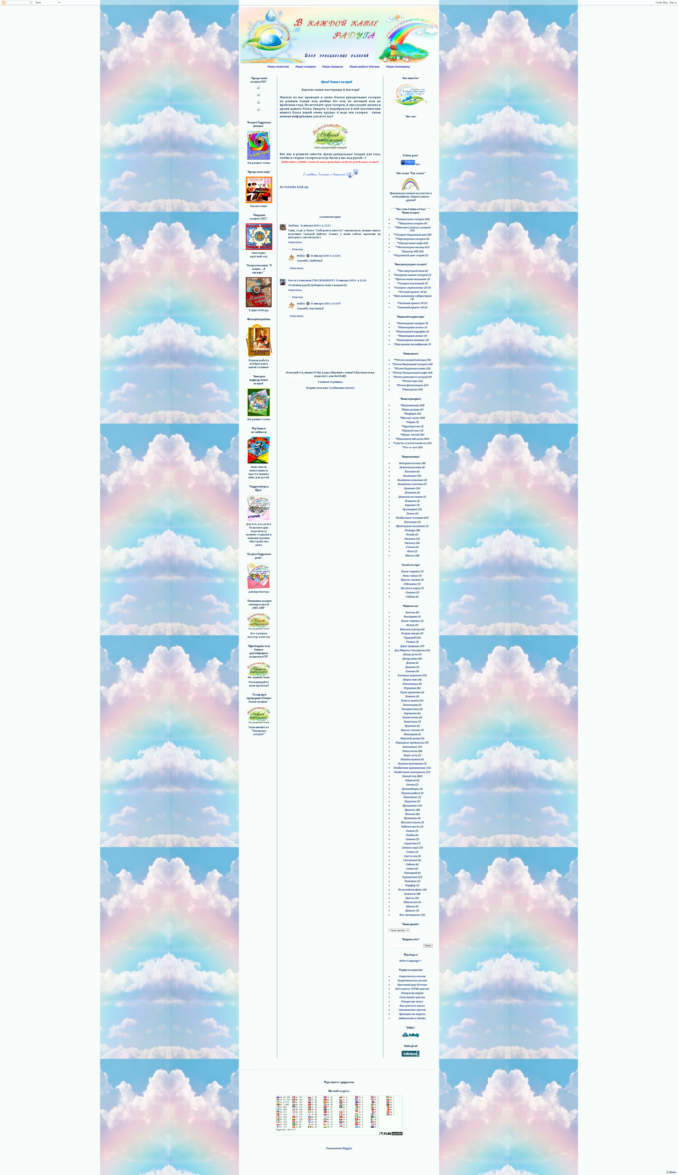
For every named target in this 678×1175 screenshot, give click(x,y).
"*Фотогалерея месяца (409, 247)
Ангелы (410, 612)
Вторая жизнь (410, 633)
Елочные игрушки (409, 675)
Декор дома (409, 658)
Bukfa (301, 255)
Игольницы (410, 683)
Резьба (410, 534)
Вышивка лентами (410, 484)
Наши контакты (398, 66)
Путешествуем (410, 822)
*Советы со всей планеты (409, 443)
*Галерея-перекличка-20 (410, 287)
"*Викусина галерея (410, 223)
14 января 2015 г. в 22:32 (315, 225)
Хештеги (410, 893)
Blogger (347, 1148)
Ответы (297, 249)
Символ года (410, 847)
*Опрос (410, 422)
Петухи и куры (410, 588)
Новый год (409, 776)
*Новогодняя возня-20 (412, 335)
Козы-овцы (410, 575)
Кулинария (409, 509)
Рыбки (410, 835)
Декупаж (410, 492)
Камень (410, 696)
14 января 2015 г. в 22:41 (325, 255)
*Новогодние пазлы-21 (412, 327)
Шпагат (410, 910)
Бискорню (410, 616)
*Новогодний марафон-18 (412, 331)
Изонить (410, 501)
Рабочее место (410, 826)
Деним (410, 662)
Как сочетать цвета (412, 1005)
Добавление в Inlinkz (412, 1018)
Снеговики (410, 860)
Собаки (410, 596)
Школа (410, 906)
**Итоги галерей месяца (409, 360)
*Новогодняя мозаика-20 (412, 340)
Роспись (410, 543)
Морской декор (410, 738)
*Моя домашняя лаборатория (412, 296)
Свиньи (410, 592)
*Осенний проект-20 (410, 307)
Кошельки (410, 721)
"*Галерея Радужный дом (409, 234)
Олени (410, 784)
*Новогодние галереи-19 (412, 323)
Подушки (410, 801)
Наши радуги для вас (365, 66)
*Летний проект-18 (410, 291)
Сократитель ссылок (412, 976)
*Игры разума (410, 409)
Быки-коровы (410, 571)
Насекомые (409, 746)
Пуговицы (410, 818)
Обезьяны (410, 584)
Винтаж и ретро (410, 629)
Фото (410, 551)
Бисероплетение (410, 463)
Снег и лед (410, 856)
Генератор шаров (412, 993)
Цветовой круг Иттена (412, 984)
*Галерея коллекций (410, 283)
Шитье (409, 555)
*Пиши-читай (409, 434)
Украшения (409, 877)
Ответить (295, 242)
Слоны (410, 851)
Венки (410, 625)
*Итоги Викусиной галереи (409, 364)
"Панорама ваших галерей (410, 275)
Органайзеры (410, 788)
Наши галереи (306, 66)
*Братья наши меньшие (410, 279)
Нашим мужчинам (410, 763)
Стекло (410, 547)
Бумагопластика (410, 467)
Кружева (410, 725)
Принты (409, 809)
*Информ (409, 413)
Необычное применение (409, 767)
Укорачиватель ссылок (412, 980)
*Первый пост (410, 430)
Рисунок (409, 538)
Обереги (410, 780)
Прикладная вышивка (410, 526)
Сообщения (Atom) (341, 387)
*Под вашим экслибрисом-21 (412, 344)
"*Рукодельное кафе (409, 243)
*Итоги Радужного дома (409, 368)
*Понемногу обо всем (409, 438)
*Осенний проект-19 (410, 303)
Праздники (409, 805)
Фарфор (410, 885)
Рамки (410, 830)
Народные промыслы (410, 742)
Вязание (409, 488)
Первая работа (410, 793)
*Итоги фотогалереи (409, 385)
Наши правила (332, 66)
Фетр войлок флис (410, 889)
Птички (410, 814)
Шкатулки (410, 902)
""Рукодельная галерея (409, 219)
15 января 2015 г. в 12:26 (351, 280)
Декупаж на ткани (410, 496)
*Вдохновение (409, 405)
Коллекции (410, 704)
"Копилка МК (409, 251)
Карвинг (410, 505)
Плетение (410, 522)
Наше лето (410, 755)
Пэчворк (409, 530)
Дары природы (410, 646)
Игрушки (410, 688)
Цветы (409, 898)
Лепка (410, 513)
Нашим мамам (410, 759)
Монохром (410, 734)
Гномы (410, 641)
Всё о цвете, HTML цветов (412, 988)
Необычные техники (409, 517)
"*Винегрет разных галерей (412, 227)
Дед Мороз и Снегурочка (410, 650)
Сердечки (410, 843)
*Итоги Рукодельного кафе (409, 372)
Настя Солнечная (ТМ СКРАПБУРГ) (311, 280)
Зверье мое (410, 679)
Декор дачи (410, 654)
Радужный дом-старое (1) (411, 255)
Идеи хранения (410, 692)
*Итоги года (409, 381)
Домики (410, 667)
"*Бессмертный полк (410, 270)
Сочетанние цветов (412, 997)
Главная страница (330, 381)
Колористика (410, 709)
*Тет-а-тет (409, 447)
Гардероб (409, 637)
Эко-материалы (409, 914)
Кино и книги (409, 700)
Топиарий (410, 872)
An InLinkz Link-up (294, 187)
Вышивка (409, 475)
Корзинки (410, 713)
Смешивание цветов (412, 1009)
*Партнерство (410, 426)
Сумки (410, 868)
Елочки (410, 671)
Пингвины (410, 797)
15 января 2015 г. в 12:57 (325, 303)
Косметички (410, 717)
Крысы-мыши (410, 579)
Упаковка (410, 881)
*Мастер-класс (409, 417)
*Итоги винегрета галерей (410, 377)
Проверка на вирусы (412, 1014)
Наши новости (278, 66)
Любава (293, 225)
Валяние (410, 471)
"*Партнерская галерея (410, 239)
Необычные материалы (409, 772)
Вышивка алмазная (410, 480)
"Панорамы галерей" (258, 732)
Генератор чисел (412, 1001)
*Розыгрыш (409, 389)
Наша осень (409, 751)
